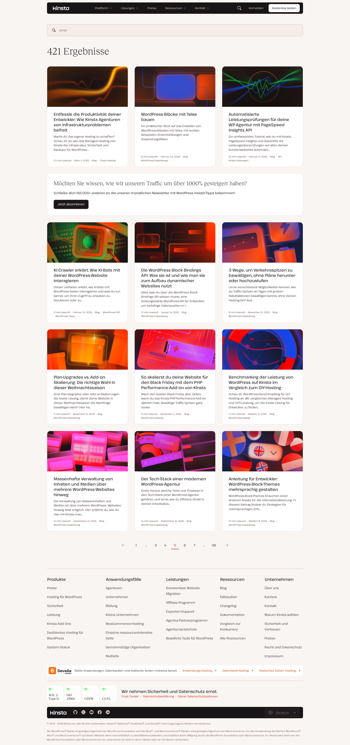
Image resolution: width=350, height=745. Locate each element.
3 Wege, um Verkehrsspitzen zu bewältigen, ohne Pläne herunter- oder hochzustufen (262, 275)
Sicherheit (55, 606)
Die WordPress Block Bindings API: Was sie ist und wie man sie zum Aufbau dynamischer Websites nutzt (173, 278)
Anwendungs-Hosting (197, 670)
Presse (270, 638)
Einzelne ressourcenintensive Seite (129, 635)
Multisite (112, 656)
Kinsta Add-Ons (59, 623)
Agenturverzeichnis (181, 629)
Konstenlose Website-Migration (183, 591)
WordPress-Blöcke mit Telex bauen (169, 116)
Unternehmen (117, 597)
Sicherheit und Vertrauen (276, 626)
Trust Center (130, 696)
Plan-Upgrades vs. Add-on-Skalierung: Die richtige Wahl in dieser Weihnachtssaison (84, 382)
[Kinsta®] (61, 8)
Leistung (53, 614)
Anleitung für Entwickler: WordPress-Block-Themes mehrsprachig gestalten (254, 484)
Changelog (228, 606)
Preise (52, 588)
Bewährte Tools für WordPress (189, 638)
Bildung (111, 606)
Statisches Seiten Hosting (277, 670)
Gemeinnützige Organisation (128, 647)
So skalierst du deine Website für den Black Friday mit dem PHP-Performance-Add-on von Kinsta (174, 382)
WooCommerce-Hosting (125, 623)
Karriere (271, 597)
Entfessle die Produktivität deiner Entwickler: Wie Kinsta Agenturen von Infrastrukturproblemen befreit (87, 122)
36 (214, 545)
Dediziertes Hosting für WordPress (65, 635)
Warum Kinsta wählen (282, 614)
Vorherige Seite (123, 545)
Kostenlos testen (284, 8)
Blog (223, 588)
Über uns (272, 588)
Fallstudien (228, 597)
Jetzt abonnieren (71, 204)
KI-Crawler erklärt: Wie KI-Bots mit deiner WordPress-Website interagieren (87, 275)
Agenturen (114, 588)
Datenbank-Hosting (236, 670)
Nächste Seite (227, 545)
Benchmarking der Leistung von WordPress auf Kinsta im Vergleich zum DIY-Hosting (261, 382)
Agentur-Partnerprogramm (187, 620)
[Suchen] (239, 8)
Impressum (274, 656)
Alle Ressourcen (232, 638)
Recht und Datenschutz (283, 647)
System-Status (58, 647)
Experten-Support (180, 611)
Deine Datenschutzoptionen (198, 696)
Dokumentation (232, 614)
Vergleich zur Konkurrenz (230, 626)
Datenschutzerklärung (158, 696)
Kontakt (270, 606)
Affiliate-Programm (180, 602)
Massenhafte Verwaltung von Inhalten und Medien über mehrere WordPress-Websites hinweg (84, 486)
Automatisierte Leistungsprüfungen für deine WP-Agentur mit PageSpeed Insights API (259, 122)
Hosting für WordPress (64, 597)
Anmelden (256, 8)
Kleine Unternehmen (122, 614)
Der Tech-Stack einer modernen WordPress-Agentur (173, 481)
